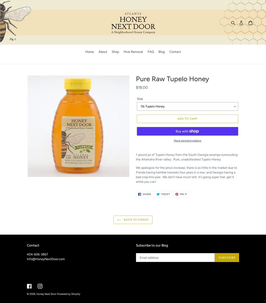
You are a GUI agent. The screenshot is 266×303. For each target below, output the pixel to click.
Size (140, 99)
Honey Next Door (46, 294)
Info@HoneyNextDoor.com (46, 259)
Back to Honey (136, 219)
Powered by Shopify (68, 294)
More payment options (187, 140)
